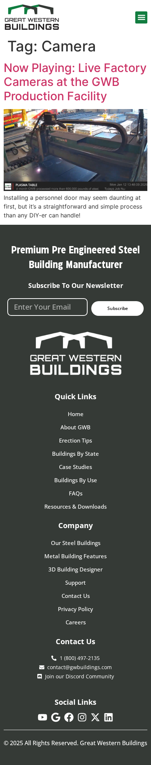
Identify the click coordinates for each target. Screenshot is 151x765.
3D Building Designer (75, 569)
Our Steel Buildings (75, 542)
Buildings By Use (75, 480)
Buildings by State (75, 453)
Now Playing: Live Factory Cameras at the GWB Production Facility (75, 82)
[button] (141, 17)
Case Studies (75, 466)
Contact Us (76, 595)
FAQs (75, 493)
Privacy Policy (75, 609)
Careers (76, 622)
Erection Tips (75, 440)
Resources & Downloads (75, 506)
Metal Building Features (75, 556)
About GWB (75, 427)
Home (76, 414)
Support (75, 582)
